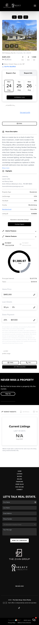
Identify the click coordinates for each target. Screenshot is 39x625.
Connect (20, 489)
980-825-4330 (19, 586)
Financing (19, 481)
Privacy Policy (11, 622)
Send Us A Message (19, 540)
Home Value (20, 484)
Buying (19, 476)
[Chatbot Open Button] (34, 620)
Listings (19, 474)
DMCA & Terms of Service (24, 622)
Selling (19, 479)
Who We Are (19, 487)
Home (19, 471)
